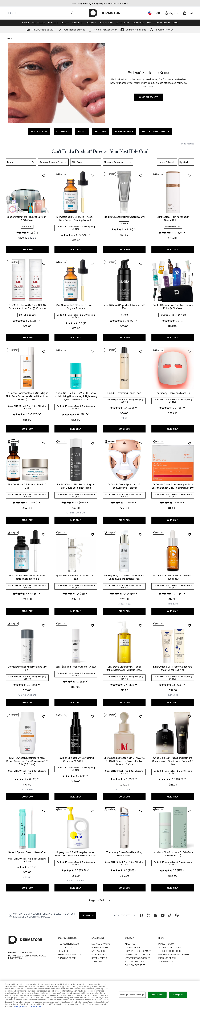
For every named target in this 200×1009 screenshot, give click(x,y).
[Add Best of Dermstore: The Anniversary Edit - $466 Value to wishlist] (189, 263)
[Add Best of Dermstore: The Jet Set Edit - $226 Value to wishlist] (43, 175)
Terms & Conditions (169, 950)
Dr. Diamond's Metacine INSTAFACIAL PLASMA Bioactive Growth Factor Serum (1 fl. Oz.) (124, 761)
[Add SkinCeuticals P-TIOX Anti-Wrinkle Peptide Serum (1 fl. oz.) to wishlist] (43, 534)
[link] (171, 13)
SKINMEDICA (62, 131)
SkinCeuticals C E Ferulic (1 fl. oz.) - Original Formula (75, 306)
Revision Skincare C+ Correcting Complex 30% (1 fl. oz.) (76, 759)
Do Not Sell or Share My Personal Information (27, 957)
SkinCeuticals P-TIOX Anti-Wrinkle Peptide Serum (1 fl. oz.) (27, 577)
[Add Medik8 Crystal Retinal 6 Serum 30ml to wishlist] (140, 175)
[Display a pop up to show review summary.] (89, 235)
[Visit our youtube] (162, 915)
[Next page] (109, 900)
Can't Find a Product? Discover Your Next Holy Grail (100, 151)
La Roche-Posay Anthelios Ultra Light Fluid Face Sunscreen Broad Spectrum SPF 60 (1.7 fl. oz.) (27, 396)
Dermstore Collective (137, 954)
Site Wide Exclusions (169, 947)
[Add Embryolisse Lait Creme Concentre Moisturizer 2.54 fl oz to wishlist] (189, 625)
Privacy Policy (166, 943)
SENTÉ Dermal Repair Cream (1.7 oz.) (76, 666)
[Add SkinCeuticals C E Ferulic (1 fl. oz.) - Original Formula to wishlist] (92, 263)
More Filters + (167, 162)
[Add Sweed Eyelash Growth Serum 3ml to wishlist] (43, 811)
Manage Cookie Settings (132, 994)
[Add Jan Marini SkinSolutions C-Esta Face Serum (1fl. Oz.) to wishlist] (189, 811)
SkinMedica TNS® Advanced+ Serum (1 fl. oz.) (173, 218)
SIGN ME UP (88, 915)
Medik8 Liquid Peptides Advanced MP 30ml (124, 306)
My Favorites (98, 954)
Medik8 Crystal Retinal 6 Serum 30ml (124, 216)
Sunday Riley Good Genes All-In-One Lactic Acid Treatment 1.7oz (124, 577)
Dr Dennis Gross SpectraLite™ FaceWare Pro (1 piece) (124, 486)
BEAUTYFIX (100, 131)
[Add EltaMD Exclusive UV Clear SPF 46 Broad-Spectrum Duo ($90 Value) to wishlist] (43, 263)
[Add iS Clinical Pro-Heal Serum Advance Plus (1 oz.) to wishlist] (189, 534)
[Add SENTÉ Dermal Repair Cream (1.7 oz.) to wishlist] (92, 625)
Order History (99, 961)
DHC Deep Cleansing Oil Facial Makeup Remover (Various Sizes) (124, 668)
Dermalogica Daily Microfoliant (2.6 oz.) (27, 668)
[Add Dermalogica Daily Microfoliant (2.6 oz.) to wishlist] (43, 625)
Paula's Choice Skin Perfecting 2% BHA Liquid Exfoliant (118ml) (76, 486)
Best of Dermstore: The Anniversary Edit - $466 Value (173, 306)
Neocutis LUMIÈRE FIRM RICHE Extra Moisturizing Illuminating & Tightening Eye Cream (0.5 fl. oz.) (75, 396)
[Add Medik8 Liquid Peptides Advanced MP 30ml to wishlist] (140, 263)
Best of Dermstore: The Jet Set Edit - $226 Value (27, 218)
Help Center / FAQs (68, 943)
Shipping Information (70, 954)
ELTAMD (82, 131)
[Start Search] (72, 13)
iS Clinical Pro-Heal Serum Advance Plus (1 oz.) (172, 577)
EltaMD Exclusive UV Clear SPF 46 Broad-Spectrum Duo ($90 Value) (27, 306)
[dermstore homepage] (106, 13)
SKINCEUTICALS (39, 131)
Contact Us (65, 947)
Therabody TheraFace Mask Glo (173, 393)
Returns (63, 950)
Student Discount (135, 961)
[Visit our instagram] (155, 915)
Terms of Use (35, 1006)
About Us (130, 943)
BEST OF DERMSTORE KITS (155, 131)
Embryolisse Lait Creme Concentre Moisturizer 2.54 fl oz (172, 668)
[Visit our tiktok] (169, 915)
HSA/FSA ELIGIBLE (124, 131)
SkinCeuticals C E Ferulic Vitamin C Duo (27, 486)
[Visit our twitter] (148, 915)
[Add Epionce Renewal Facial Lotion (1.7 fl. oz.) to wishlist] (92, 534)
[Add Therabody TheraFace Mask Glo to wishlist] (189, 351)
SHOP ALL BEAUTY (148, 97)
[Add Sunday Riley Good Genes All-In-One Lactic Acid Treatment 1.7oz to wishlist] (140, 534)
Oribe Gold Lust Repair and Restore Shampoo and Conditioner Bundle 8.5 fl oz (172, 761)
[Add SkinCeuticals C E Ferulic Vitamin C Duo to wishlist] (43, 443)
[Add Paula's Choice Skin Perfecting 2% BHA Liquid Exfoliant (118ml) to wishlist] (92, 443)
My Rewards (98, 950)
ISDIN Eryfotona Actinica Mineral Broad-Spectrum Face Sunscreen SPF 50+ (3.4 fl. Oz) (27, 761)
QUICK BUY (27, 249)
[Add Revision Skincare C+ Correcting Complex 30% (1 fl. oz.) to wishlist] (92, 716)
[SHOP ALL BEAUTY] (56, 83)
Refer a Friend (99, 958)
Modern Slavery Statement (173, 954)
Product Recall (167, 958)
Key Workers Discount (137, 958)
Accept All (178, 994)
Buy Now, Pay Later (135, 965)
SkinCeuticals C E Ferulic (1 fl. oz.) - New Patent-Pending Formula (75, 218)
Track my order (67, 958)
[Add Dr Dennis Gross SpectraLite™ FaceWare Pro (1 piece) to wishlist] (140, 443)
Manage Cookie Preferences (24, 952)
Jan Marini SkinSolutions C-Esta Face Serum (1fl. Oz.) (172, 854)
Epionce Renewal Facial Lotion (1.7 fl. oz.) (76, 577)
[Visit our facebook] (141, 915)
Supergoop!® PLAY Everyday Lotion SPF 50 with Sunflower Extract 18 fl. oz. (76, 854)
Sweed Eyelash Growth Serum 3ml (27, 852)
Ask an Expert (132, 947)
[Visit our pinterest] (176, 915)
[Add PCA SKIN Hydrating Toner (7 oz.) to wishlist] (140, 351)
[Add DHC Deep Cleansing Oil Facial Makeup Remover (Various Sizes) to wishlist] (140, 625)
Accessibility (165, 961)
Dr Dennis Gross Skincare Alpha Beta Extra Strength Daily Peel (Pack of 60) (173, 486)
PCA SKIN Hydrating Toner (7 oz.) (124, 393)
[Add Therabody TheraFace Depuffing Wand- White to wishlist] (140, 811)
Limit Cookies (157, 994)
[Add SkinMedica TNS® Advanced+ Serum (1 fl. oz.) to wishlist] (189, 175)
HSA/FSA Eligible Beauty (138, 950)
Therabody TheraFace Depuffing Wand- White (124, 854)
